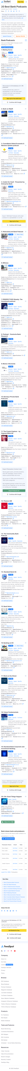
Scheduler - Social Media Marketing (11, 1043)
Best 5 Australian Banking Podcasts (12, 899)
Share (2, 11)
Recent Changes (5, 1056)
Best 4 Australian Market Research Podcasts (14, 897)
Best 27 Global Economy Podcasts (12, 886)
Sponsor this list (20, 36)
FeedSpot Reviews (6, 967)
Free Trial (20, 2)
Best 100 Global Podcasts (10, 884)
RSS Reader (4, 1017)
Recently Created (6, 1059)
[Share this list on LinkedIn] (11, 11)
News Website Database (7, 998)
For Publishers (5, 1015)
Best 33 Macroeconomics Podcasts (12, 894)
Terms (2, 973)
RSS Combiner (5, 1037)
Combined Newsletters (7, 1031)
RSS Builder (4, 1040)
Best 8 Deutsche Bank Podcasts (11, 882)
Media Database (5, 1020)
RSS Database (5, 981)
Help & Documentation (7, 1054)
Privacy (3, 970)
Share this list (5, 908)
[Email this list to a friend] (16, 11)
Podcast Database (6, 987)
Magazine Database (6, 990)
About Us (3, 959)
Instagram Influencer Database (9, 1001)
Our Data (3, 962)
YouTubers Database (6, 995)
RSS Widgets (4, 1034)
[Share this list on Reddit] (14, 11)
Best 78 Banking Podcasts (10, 892)
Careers (6, 964)
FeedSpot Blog (5, 1062)
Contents (15, 9)
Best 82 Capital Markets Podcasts (12, 890)
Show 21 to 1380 (9, 822)
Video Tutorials (5, 1051)
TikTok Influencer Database (8, 1007)
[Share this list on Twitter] (8, 11)
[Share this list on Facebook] (6, 11)
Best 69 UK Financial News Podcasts (12, 901)
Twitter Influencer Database (8, 1004)
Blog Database (5, 984)
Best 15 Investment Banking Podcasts (13, 888)
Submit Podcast (7, 36)
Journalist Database (6, 992)
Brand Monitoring (6, 1028)
